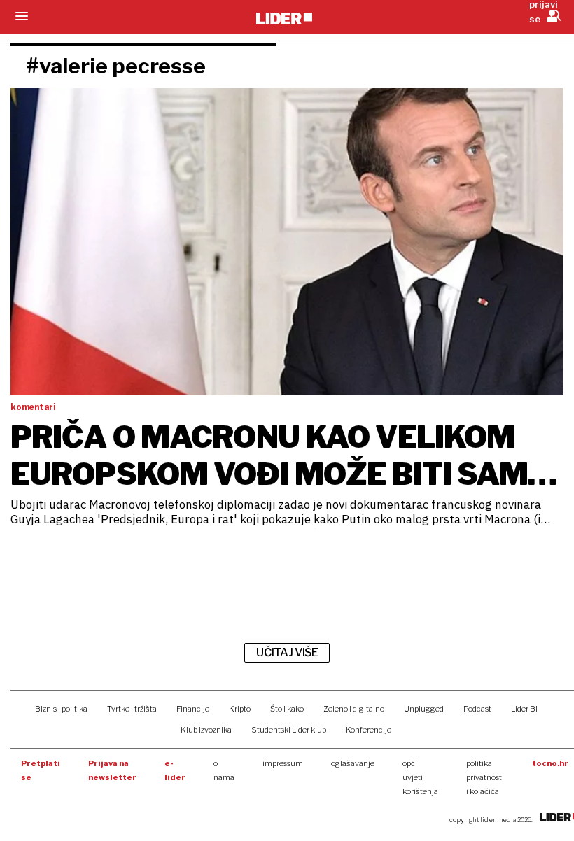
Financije (192, 709)
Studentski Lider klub (288, 730)
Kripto (240, 709)
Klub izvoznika (206, 730)
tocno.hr (550, 763)
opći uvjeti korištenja (420, 777)
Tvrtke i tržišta (132, 709)
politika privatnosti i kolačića (485, 777)
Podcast (477, 709)
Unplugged (424, 709)
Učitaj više (287, 652)
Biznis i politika (61, 709)
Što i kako (287, 709)
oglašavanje (352, 763)
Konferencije (368, 730)
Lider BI (524, 709)
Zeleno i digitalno (353, 709)
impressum (282, 763)
